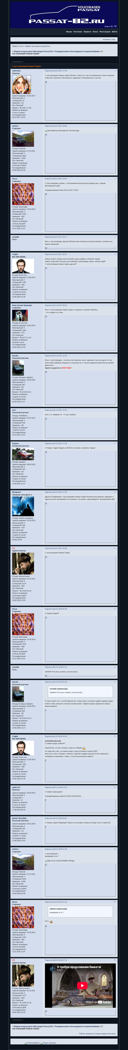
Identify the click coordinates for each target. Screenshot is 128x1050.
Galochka (16, 71)
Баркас (15, 443)
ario (14, 410)
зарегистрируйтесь (42, 46)
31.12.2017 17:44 (60, 492)
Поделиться (49, 71)
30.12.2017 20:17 (60, 237)
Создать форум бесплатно (105, 1034)
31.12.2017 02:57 (60, 254)
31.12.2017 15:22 (60, 410)
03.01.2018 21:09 (60, 849)
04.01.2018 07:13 (60, 960)
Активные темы (109, 39)
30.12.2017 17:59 (60, 71)
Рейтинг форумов (86, 1034)
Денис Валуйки (19, 818)
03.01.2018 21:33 (60, 902)
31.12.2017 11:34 (60, 355)
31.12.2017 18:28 (60, 548)
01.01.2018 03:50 (60, 736)
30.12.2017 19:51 (60, 178)
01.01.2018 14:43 (60, 787)
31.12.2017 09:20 (60, 305)
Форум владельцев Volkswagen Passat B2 (33, 51)
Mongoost (16, 492)
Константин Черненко (22, 305)
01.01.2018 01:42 (60, 667)
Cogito (15, 254)
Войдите (28, 46)
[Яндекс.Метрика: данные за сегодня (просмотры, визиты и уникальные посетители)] (48, 1043)
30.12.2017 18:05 (60, 126)
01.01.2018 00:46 (60, 609)
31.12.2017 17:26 (60, 443)
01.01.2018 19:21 (60, 818)
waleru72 (16, 787)
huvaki (15, 356)
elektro (15, 126)
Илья (14, 179)
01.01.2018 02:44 (60, 682)
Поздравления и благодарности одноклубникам (77, 51)
